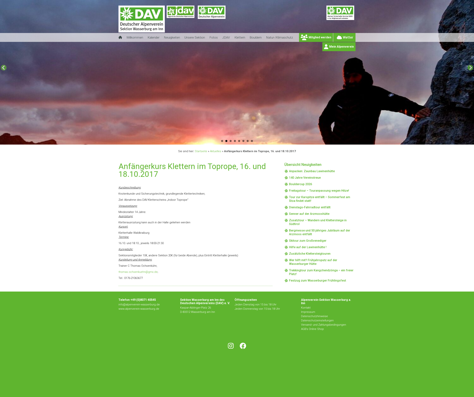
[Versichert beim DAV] (340, 21)
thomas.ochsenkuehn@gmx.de (138, 272)
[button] (3, 67)
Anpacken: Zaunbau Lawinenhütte (312, 171)
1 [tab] (222, 141)
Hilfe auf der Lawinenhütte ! (307, 247)
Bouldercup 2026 (300, 184)
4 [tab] (235, 141)
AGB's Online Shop (312, 329)
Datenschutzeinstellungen (317, 320)
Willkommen (134, 37)
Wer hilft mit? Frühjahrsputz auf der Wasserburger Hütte (313, 262)
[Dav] (212, 21)
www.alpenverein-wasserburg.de (138, 308)
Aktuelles (215, 151)
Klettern (239, 37)
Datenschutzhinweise (314, 316)
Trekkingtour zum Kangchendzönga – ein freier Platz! (321, 272)
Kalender (153, 37)
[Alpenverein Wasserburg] (141, 31)
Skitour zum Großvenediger (307, 240)
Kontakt (306, 307)
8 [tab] (252, 141)
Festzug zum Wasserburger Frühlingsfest (317, 280)
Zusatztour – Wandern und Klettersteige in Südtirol (318, 222)
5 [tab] (239, 141)
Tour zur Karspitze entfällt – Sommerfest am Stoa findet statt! (319, 199)
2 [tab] (226, 141)
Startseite (201, 151)
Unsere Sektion (194, 37)
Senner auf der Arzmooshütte (309, 214)
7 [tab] (248, 141)
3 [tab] (231, 141)
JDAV (226, 37)
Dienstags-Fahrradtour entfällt (310, 207)
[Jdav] (180, 21)
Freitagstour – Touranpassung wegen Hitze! (319, 190)
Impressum (308, 312)
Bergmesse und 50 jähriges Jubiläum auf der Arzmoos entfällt (319, 232)
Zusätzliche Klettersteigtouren (310, 253)
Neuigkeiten (172, 37)
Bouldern (256, 37)
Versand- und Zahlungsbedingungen (323, 324)
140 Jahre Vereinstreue (305, 177)
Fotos (213, 37)
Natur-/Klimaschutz (279, 37)
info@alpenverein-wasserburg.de (139, 304)
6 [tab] (243, 141)
